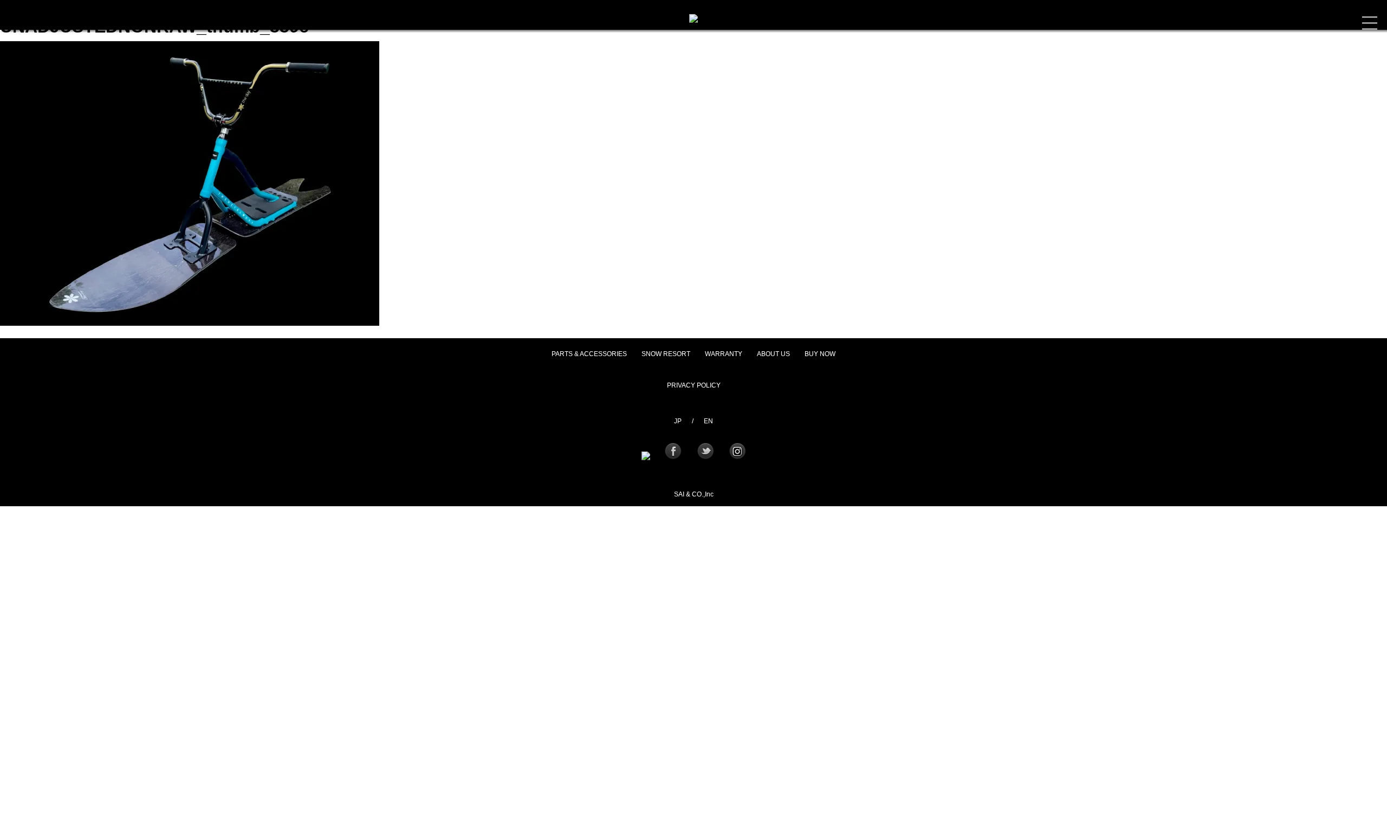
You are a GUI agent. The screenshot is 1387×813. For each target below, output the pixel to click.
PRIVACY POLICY (694, 385)
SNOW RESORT (665, 354)
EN (708, 421)
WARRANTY (723, 354)
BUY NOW (820, 354)
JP (678, 421)
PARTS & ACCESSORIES (589, 354)
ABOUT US (773, 354)
